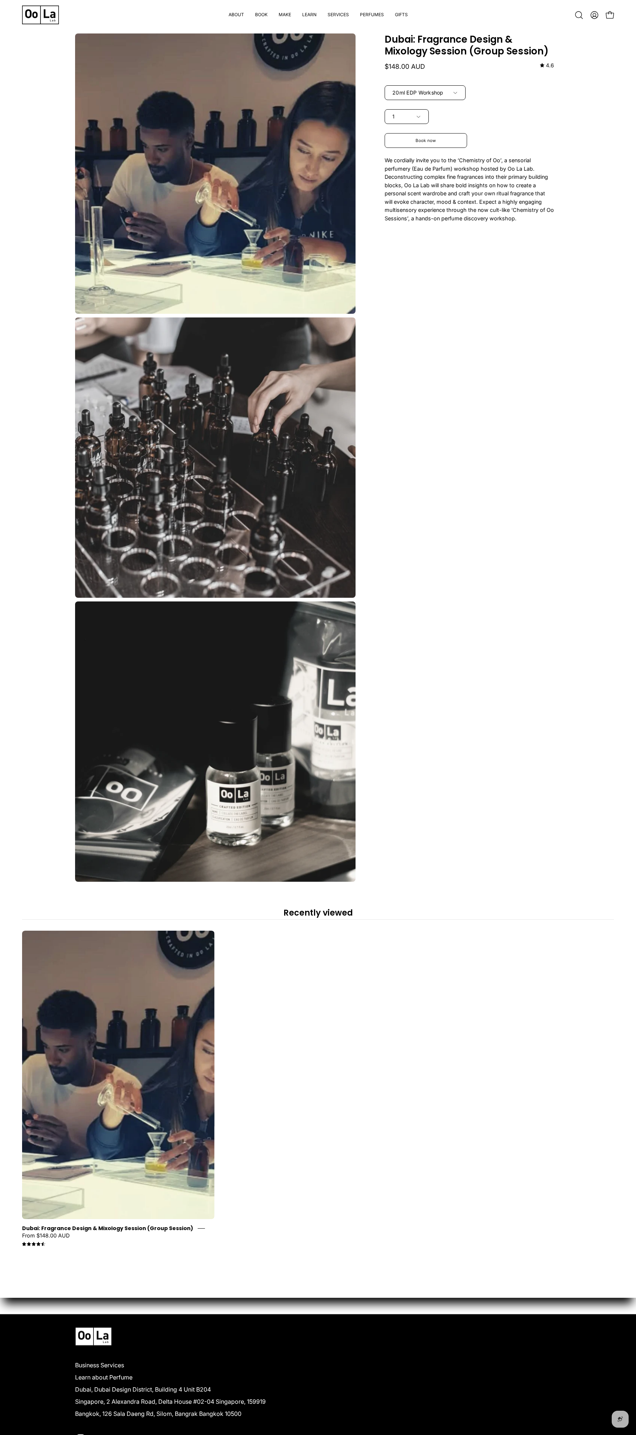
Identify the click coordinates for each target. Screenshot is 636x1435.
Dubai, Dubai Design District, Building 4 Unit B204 (143, 1389)
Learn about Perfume (103, 1377)
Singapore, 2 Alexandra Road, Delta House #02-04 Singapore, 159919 (170, 1401)
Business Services (99, 1364)
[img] (547, 65)
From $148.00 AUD (46, 1235)
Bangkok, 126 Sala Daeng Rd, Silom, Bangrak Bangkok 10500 (158, 1413)
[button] (261, 15)
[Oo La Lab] (40, 15)
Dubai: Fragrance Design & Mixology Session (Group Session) (107, 1228)
